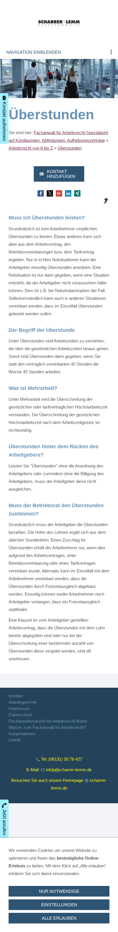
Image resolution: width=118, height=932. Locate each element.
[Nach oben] (106, 200)
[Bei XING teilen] (77, 193)
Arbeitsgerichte (23, 702)
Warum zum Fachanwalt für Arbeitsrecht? (47, 727)
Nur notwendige (59, 891)
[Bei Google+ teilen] (59, 193)
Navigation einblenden (33, 52)
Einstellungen (59, 904)
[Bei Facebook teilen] (41, 193)
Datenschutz (20, 714)
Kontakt (16, 695)
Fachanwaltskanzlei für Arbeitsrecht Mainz (48, 721)
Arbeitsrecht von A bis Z (31, 148)
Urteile (15, 739)
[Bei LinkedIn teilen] (68, 193)
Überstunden (70, 148)
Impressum (19, 708)
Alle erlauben (59, 918)
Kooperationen (22, 733)
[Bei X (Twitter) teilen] (50, 193)
